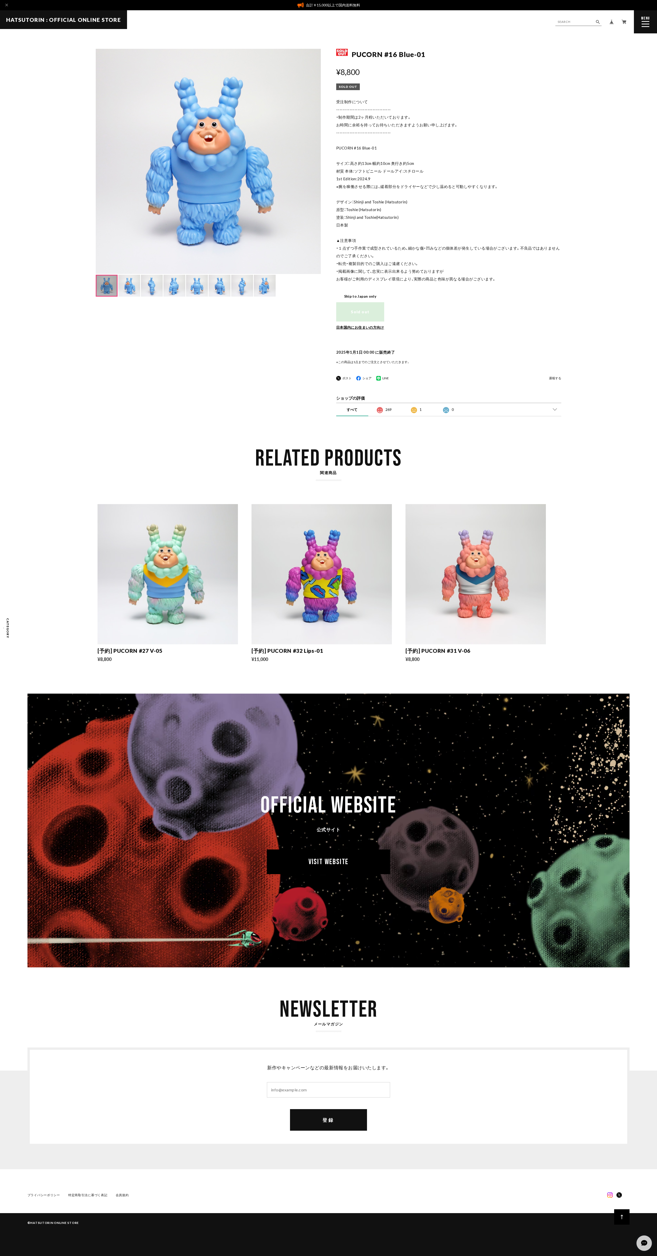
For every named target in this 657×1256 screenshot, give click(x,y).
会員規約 (122, 1195)
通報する (555, 378)
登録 (329, 1120)
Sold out (360, 311)
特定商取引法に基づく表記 (88, 1195)
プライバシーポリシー (43, 1195)
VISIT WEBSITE (328, 861)
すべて (352, 409)
